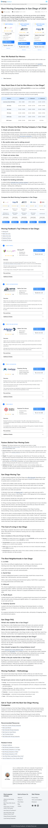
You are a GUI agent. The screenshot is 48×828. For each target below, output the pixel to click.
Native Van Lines (6, 233)
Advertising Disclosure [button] (43, 4)
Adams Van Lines (6, 236)
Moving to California (7, 745)
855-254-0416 (40, 47)
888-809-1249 (25, 47)
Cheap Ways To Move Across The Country (9, 807)
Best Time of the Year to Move (9, 803)
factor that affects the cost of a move (11, 447)
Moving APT (5, 231)
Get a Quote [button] (8, 42)
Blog (19, 804)
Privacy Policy (35, 797)
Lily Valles (7, 779)
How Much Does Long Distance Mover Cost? (12, 756)
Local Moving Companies (9, 818)
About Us (20, 797)
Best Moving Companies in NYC (9, 754)
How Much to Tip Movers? (10, 810)
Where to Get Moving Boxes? (9, 800)
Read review (8, 48)
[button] (8, 28)
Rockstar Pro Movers (7, 240)
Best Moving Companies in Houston (10, 747)
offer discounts (31, 477)
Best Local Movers (6, 727)
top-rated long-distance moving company (12, 263)
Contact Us (20, 799)
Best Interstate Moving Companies (10, 730)
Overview (5, 259)
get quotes (12, 651)
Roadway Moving (6, 238)
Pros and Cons (6, 273)
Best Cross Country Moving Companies (11, 725)
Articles (19, 806)
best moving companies (25, 136)
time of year (14, 459)
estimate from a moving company (19, 182)
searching (40, 64)
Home (2, 4)
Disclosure (34, 802)
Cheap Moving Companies (10, 816)
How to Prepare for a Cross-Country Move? (12, 758)
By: (7, 11)
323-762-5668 (39, 412)
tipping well (19, 492)
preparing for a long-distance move (14, 649)
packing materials (16, 452)
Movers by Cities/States (7, 4)
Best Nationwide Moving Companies (11, 736)
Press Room (20, 802)
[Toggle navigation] (46, 1)
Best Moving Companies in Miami (10, 751)
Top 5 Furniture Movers (7, 734)
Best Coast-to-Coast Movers (9, 732)
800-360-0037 (9, 45)
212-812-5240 (39, 372)
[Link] (6, 1)
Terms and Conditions (37, 799)
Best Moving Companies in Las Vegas (11, 749)
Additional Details (7, 276)
